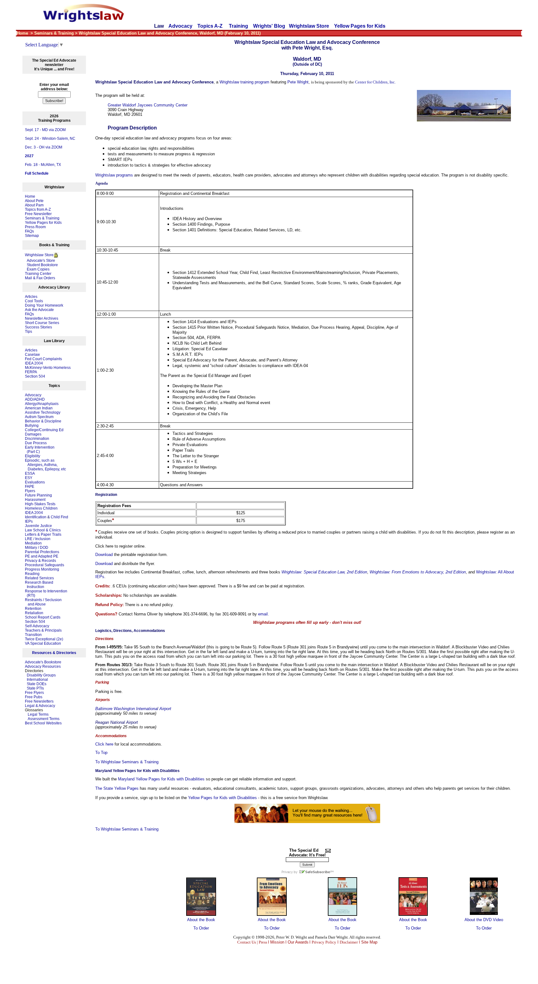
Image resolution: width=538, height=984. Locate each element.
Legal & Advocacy (40, 706)
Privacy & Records (40, 560)
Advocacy (180, 26)
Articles (31, 296)
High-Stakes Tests (40, 504)
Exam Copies (37, 269)
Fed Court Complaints (43, 359)
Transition (33, 635)
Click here (104, 744)
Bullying (32, 425)
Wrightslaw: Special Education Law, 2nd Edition (324, 572)
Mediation (33, 543)
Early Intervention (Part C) (39, 449)
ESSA (30, 473)
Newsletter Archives (41, 318)
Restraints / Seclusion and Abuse (43, 602)
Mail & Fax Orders (40, 278)
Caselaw (32, 354)
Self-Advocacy (37, 626)
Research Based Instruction (39, 584)
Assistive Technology (42, 412)
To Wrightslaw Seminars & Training (126, 762)
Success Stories (38, 327)
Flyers (30, 491)
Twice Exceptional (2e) (44, 639)
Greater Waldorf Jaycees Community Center (147, 105)
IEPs (29, 521)
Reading (32, 574)
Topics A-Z (210, 26)
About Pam (34, 205)
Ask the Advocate (39, 310)
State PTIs (35, 688)
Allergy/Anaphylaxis (42, 404)
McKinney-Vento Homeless (48, 367)
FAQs (29, 231)
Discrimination (37, 438)
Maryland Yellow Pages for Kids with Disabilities (161, 779)
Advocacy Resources (43, 666)
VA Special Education (43, 643)
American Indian (39, 408)
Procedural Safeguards (44, 565)
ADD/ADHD (35, 399)
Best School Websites (43, 723)
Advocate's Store (40, 260)
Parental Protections (42, 552)
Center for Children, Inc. (375, 82)
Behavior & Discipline (43, 421)
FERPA (31, 372)
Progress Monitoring (42, 569)
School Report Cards (42, 617)
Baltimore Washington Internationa (126, 708)
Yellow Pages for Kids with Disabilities (222, 797)
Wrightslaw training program (244, 82)
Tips (28, 331)
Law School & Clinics (43, 530)
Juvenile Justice (38, 526)
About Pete (34, 201)
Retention (33, 608)
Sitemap (32, 235)
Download (104, 554)
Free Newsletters (39, 701)
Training (238, 26)
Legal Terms (38, 714)
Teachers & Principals (43, 630)
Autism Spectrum (39, 417)
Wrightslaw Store (309, 26)
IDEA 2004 (34, 363)
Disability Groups (41, 675)
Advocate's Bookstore (43, 662)
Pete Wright (298, 82)
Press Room (35, 227)
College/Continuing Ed (44, 430)
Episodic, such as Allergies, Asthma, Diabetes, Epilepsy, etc (45, 464)
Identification (35, 517)
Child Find (59, 517)
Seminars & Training (42, 218)
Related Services (39, 578)
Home (30, 196)
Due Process (36, 443)
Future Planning (38, 495)
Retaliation (34, 613)
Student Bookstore (42, 265)
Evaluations (35, 482)
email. (263, 614)
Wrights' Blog (269, 26)
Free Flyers (34, 692)
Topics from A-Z (38, 209)
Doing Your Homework (44, 305)
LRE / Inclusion (37, 539)
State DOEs (36, 684)
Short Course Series (42, 323)
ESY (28, 478)
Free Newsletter (38, 214)
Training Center (38, 273)
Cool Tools (34, 301)
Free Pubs (33, 697)
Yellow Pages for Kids (359, 26)
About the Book (201, 919)
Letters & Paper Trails (43, 534)
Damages (33, 434)
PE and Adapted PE (41, 556)
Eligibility (32, 456)
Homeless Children (41, 508)
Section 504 (35, 376)
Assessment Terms (43, 719)
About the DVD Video (484, 919)
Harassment (35, 499)
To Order (201, 928)
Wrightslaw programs (114, 175)
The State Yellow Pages (117, 788)
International (37, 679)
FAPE (29, 486)
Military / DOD (36, 547)
